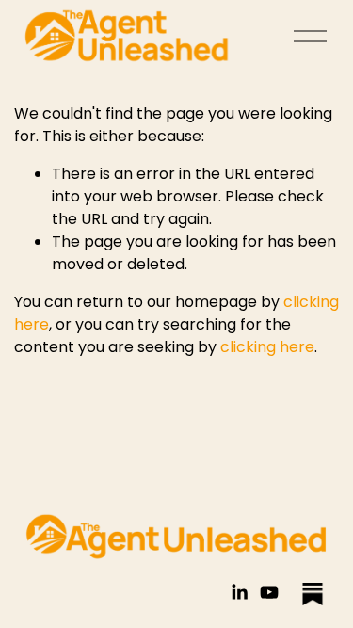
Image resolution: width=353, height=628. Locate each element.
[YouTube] (269, 592)
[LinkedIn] (239, 592)
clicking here (267, 347)
